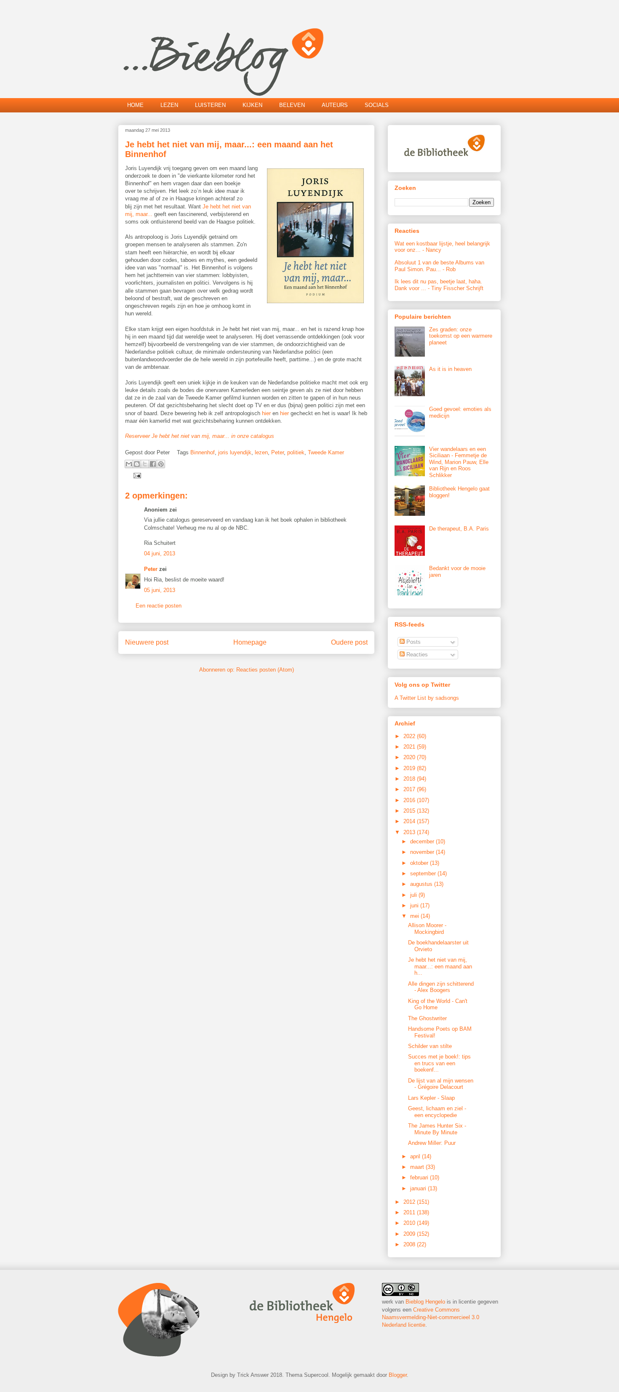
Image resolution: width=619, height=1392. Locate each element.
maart (418, 1167)
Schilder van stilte (430, 1046)
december (423, 841)
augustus (422, 884)
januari (419, 1188)
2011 (410, 1212)
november (423, 852)
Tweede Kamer (326, 452)
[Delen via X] (145, 464)
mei (415, 916)
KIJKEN (252, 105)
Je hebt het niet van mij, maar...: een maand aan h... (440, 966)
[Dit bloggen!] (137, 464)
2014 (410, 821)
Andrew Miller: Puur (432, 1143)
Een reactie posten (158, 606)
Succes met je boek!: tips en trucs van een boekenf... (439, 1063)
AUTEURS (335, 105)
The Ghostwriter (427, 1018)
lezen (261, 452)
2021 (410, 747)
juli (414, 895)
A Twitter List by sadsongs (427, 698)
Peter (277, 452)
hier (266, 413)
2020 (410, 757)
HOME (135, 105)
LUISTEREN (210, 105)
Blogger (398, 1375)
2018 (410, 779)
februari (420, 1177)
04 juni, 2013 (159, 553)
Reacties (416, 654)
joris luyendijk (234, 452)
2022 (410, 736)
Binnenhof (202, 452)
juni (415, 905)
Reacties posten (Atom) (265, 670)
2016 (410, 800)
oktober (420, 863)
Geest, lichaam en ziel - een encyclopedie (437, 1111)
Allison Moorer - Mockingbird (427, 928)
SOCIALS (377, 105)
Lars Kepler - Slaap (431, 1098)
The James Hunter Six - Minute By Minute (437, 1129)
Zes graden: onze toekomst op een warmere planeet (460, 336)
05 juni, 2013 (159, 590)
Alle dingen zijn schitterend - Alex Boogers (441, 987)
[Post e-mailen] (136, 475)
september (424, 873)
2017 (410, 789)
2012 (410, 1202)
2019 (410, 768)
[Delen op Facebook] (153, 464)
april (416, 1156)
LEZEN (169, 105)
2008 (410, 1244)
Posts (413, 642)
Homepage (250, 642)
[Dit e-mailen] (129, 464)
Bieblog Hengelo (425, 1302)
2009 (410, 1234)
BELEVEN (292, 105)
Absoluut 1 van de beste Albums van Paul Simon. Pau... (439, 265)
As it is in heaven (450, 369)
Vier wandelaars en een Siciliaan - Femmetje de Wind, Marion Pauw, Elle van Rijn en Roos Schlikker (458, 462)
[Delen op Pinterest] (161, 464)
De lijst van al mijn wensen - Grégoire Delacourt (440, 1084)
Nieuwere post (146, 642)
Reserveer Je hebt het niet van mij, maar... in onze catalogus (199, 436)
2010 (410, 1223)
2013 (410, 832)
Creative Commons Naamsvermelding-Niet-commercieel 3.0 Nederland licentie (430, 1317)
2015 (410, 811)
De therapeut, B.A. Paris (459, 528)
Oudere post (349, 642)
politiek (295, 452)
